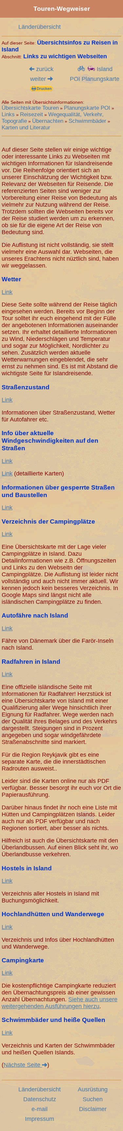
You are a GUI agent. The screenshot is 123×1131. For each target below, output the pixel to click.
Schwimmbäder (87, 121)
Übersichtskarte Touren (30, 108)
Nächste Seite (23, 1065)
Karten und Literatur (26, 127)
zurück (43, 69)
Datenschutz (39, 1099)
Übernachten (47, 121)
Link (7, 292)
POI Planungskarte (94, 79)
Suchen (93, 1099)
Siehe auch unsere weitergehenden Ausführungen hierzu (59, 1003)
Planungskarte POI (87, 108)
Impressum (39, 1119)
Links (8, 114)
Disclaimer (93, 1109)
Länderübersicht (39, 27)
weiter (39, 79)
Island (104, 69)
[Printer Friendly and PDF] (41, 89)
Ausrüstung (93, 1089)
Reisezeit (31, 114)
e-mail (39, 1109)
